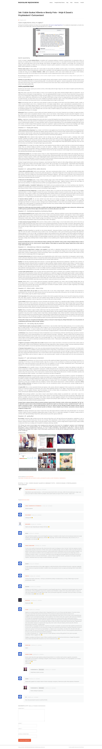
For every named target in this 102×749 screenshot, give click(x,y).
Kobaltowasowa (29, 545)
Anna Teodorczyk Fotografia (33, 505)
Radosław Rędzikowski (28, 2)
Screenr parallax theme (73, 747)
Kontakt (82, 2)
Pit (27, 706)
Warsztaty (76, 2)
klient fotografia (54, 478)
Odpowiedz (44, 489)
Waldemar (28, 515)
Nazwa (20, 723)
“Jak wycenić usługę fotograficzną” (56, 25)
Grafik (27, 576)
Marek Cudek (28, 654)
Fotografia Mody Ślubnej (59, 2)
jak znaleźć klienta (45, 478)
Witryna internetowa (23, 734)
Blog (67, 2)
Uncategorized (29, 476)
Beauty (51, 2)
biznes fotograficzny (25, 478)
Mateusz (27, 600)
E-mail (20, 728)
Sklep (71, 2)
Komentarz (21, 708)
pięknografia (62, 478)
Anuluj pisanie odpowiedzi (37, 705)
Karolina (27, 645)
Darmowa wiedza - (26, 499)
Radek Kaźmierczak (30, 489)
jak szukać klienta (35, 478)
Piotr (26, 609)
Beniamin (27, 524)
